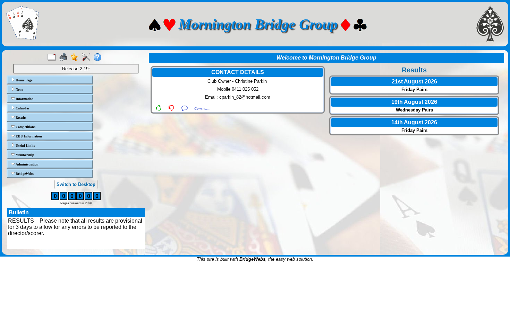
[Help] (99, 57)
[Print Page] (64, 57)
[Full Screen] (53, 57)
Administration (27, 164)
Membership (24, 155)
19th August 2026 (414, 102)
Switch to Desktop (76, 184)
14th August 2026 (414, 122)
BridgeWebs (24, 174)
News (19, 89)
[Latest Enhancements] (76, 57)
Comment (202, 108)
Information (24, 99)
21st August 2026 (414, 81)
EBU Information (28, 136)
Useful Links (25, 145)
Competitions (25, 127)
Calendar (22, 108)
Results (20, 117)
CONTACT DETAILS (237, 72)
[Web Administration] (87, 57)
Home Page (23, 80)
